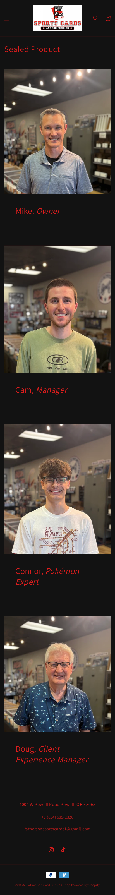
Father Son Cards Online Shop (48, 885)
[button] (7, 18)
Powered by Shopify (85, 885)
